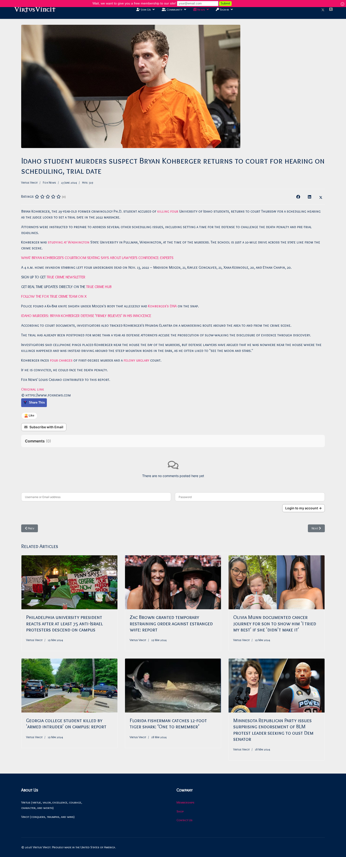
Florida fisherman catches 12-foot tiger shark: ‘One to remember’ (168, 723)
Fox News (49, 182)
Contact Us (185, 820)
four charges (61, 360)
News (201, 9)
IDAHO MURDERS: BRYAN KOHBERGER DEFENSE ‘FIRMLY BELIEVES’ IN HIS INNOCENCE (86, 315)
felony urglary (136, 360)
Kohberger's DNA (162, 306)
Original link (32, 389)
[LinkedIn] (310, 197)
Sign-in (224, 9)
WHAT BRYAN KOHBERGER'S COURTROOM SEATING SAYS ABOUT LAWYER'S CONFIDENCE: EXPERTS (97, 257)
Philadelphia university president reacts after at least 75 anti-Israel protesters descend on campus (64, 623)
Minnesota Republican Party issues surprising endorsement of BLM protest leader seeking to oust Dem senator (273, 729)
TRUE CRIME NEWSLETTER (66, 277)
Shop (180, 811)
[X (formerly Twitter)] (321, 197)
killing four (167, 211)
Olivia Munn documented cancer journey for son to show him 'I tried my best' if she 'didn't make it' (274, 623)
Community (174, 9)
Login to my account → (303, 508)
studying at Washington (68, 242)
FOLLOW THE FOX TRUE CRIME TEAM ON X (54, 296)
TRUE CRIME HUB (99, 286)
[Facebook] (298, 197)
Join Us (146, 9)
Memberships (185, 802)
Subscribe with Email (46, 427)
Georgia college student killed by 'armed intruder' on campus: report (66, 723)
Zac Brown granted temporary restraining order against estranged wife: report (171, 623)
